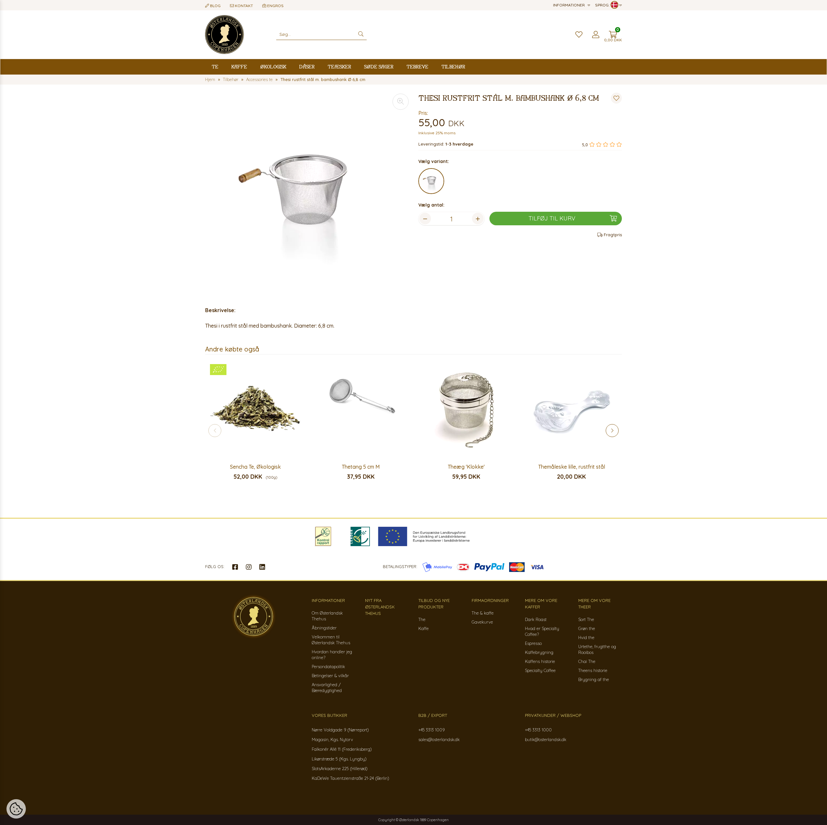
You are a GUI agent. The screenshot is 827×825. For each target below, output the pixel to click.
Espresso (533, 643)
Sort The (586, 619)
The (421, 619)
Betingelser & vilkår (330, 675)
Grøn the (586, 628)
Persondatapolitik (328, 666)
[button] (612, 430)
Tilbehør (453, 67)
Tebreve (417, 67)
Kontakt (243, 5)
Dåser (307, 67)
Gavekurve (482, 622)
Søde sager (378, 67)
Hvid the (586, 637)
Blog (215, 5)
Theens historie (592, 670)
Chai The (586, 661)
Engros (275, 5)
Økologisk (273, 67)
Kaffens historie (540, 661)
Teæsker (339, 67)
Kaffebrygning (539, 652)
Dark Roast (536, 619)
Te (215, 67)
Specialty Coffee (540, 670)
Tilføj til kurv (552, 218)
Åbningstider (324, 627)
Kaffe (239, 67)
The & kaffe (483, 613)
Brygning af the (593, 679)
